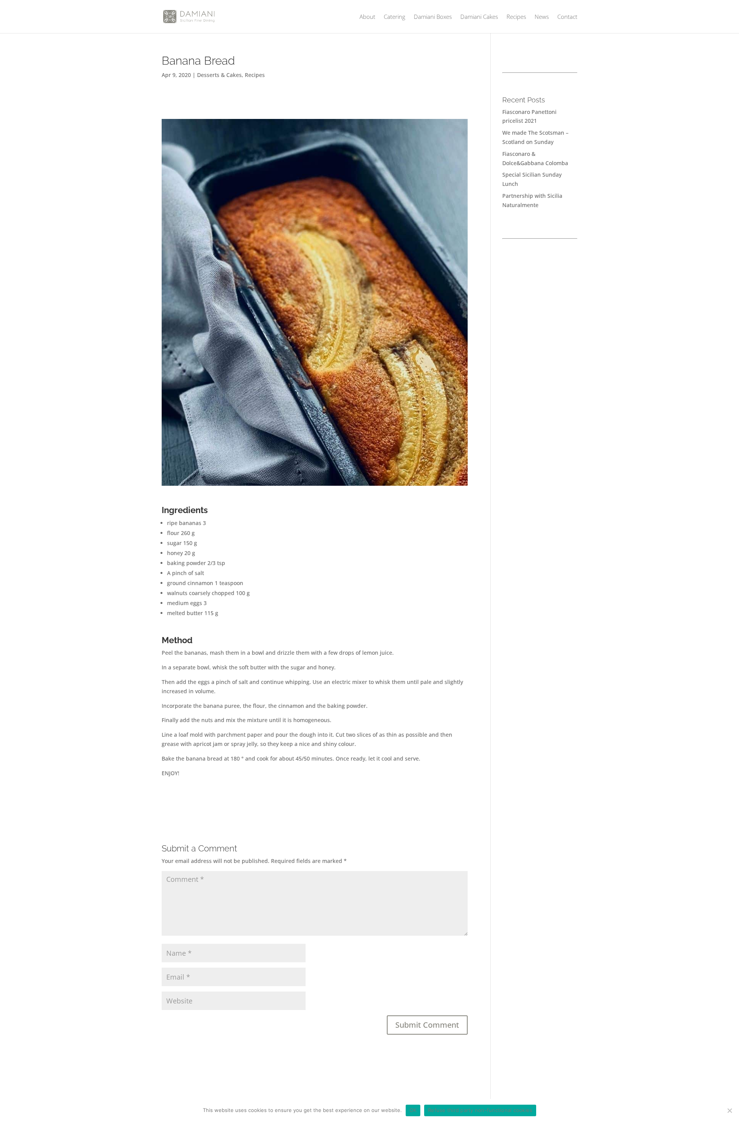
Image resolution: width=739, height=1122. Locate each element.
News (542, 17)
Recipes (516, 17)
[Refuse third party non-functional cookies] (729, 1110)
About (367, 17)
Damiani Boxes (433, 17)
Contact (567, 17)
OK (413, 1110)
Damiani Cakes (479, 17)
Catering (394, 17)
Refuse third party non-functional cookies (480, 1110)
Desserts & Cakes (219, 75)
